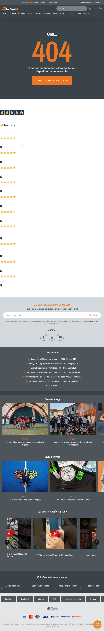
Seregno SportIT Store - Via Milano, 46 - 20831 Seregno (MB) (53, 359)
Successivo (13, 134)
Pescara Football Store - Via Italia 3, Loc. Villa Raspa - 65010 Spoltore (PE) (53, 377)
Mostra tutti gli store (52, 385)
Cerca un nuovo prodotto (52, 80)
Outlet (86, 14)
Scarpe (47, 14)
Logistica (8, 599)
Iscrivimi (93, 315)
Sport (30, 14)
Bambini (21, 14)
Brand (38, 14)
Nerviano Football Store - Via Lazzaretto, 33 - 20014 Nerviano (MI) (53, 381)
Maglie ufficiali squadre (68, 585)
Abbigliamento (59, 14)
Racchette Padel (93, 585)
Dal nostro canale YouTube (52, 511)
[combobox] (72, 8)
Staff (54, 599)
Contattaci (25, 599)
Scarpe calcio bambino (40, 585)
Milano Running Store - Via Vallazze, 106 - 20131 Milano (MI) (53, 368)
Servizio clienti (85, 2)
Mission (41, 599)
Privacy (93, 599)
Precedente (4, 134)
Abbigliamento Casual (13, 585)
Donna (13, 14)
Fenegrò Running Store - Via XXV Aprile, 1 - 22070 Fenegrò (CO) (53, 363)
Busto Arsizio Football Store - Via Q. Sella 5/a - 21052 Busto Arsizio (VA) (53, 372)
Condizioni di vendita (73, 599)
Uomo (4, 14)
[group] (25, 426)
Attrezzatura (74, 14)
